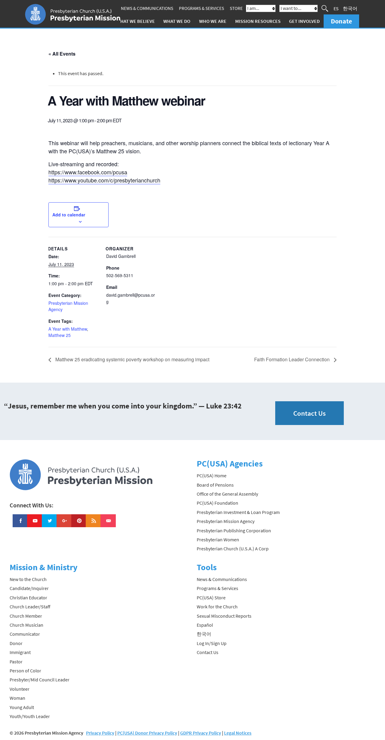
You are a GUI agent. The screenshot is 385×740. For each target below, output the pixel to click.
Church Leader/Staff (30, 607)
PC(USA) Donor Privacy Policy (147, 733)
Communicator (25, 634)
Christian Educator (28, 598)
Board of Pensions (215, 485)
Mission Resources (258, 21)
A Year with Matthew (67, 329)
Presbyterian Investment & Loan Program (238, 512)
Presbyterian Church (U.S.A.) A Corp (233, 549)
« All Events (61, 53)
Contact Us (309, 413)
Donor (16, 643)
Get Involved (304, 21)
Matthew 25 (59, 335)
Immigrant (20, 652)
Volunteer (19, 689)
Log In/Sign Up (211, 643)
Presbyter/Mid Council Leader (39, 680)
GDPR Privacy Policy (200, 733)
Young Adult (22, 707)
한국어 (350, 8)
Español (205, 625)
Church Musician (26, 625)
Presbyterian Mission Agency (225, 521)
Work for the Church (217, 607)
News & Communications (147, 8)
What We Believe (135, 21)
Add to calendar (68, 215)
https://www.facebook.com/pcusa (87, 172)
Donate (341, 21)
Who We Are (212, 21)
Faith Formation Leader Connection (292, 359)
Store (236, 8)
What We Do (176, 21)
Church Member (26, 616)
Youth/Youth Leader (30, 716)
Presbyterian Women (218, 540)
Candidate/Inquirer (29, 588)
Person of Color (25, 671)
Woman (17, 698)
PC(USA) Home (211, 475)
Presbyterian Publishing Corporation (234, 530)
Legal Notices (237, 733)
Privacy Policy (100, 733)
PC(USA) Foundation (217, 503)
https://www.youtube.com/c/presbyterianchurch (104, 180)
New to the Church (28, 579)
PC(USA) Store (211, 598)
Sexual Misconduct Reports (224, 616)
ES (336, 8)
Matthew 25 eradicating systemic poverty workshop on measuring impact (131, 359)
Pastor (16, 662)
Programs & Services (201, 8)
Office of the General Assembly (227, 494)
